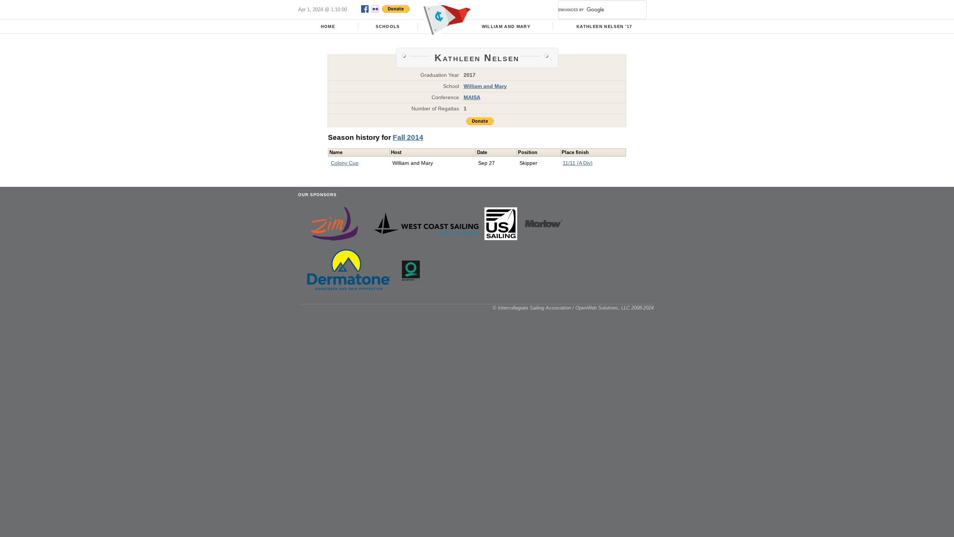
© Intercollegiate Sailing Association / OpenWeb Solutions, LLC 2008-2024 (573, 308)
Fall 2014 (408, 137)
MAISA (472, 97)
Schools (387, 26)
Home (328, 26)
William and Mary (506, 26)
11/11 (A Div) (578, 163)
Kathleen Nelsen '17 (604, 26)
